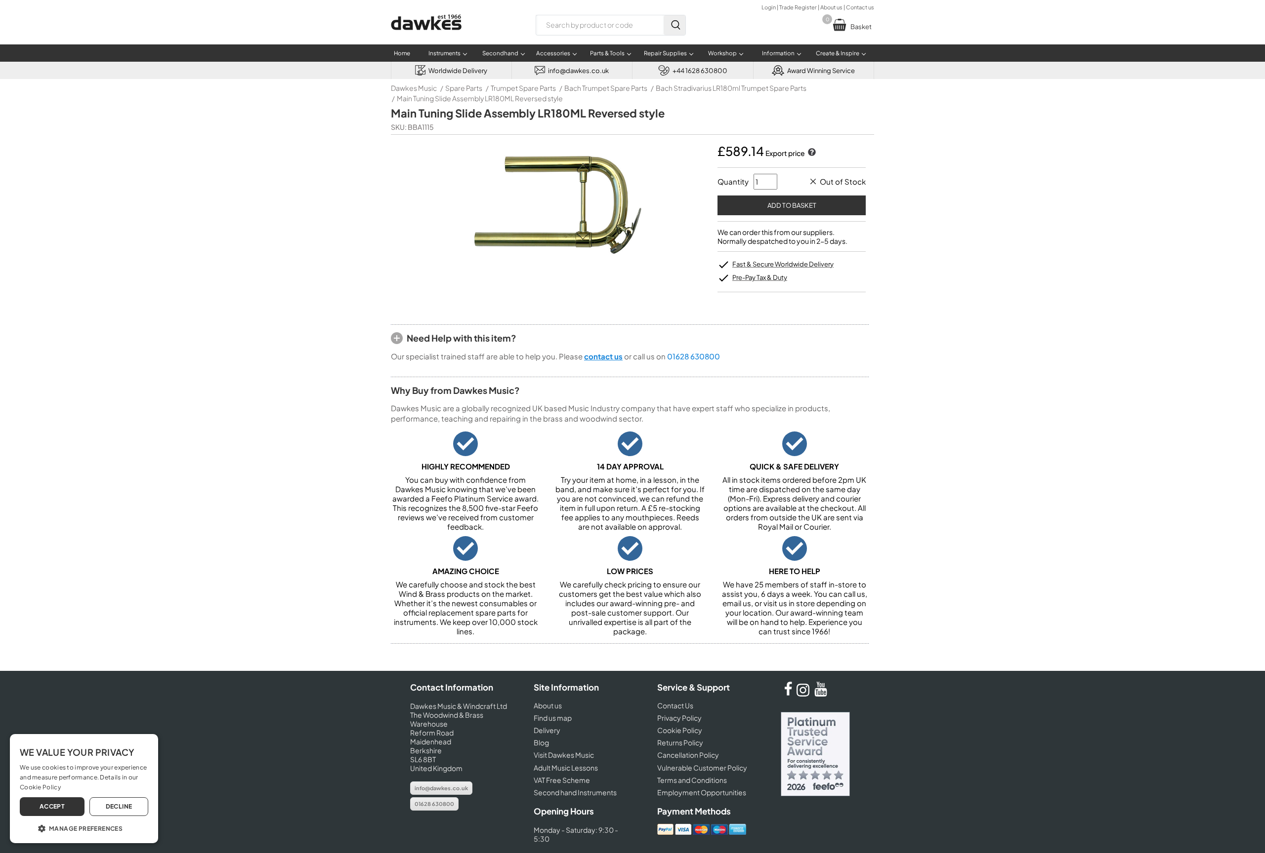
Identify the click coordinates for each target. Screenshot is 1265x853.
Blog (541, 742)
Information (778, 53)
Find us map (553, 717)
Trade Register (798, 7)
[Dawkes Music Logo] (426, 36)
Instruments (444, 53)
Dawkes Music (414, 87)
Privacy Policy (679, 717)
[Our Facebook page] (788, 693)
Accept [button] (52, 806)
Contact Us (675, 705)
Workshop (722, 53)
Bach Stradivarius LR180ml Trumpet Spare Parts (731, 87)
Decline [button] (119, 806)
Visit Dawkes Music (564, 754)
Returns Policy (680, 742)
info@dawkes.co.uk (441, 788)
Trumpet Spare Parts (523, 87)
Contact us (860, 7)
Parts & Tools (607, 53)
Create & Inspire (837, 53)
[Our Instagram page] (804, 693)
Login (768, 7)
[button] (84, 827)
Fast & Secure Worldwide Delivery (783, 264)
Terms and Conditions (692, 779)
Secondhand (500, 53)
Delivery (547, 730)
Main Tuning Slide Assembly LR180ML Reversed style (480, 98)
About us (831, 7)
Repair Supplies (665, 53)
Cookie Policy (679, 730)
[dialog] (84, 788)
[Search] (674, 25)
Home (402, 53)
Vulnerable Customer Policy (702, 767)
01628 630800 (693, 356)
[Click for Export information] (811, 153)
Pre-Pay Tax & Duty (759, 277)
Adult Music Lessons (566, 767)
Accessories (553, 53)
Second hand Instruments (575, 792)
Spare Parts (463, 87)
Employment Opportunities (701, 792)
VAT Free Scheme (562, 779)
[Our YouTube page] (820, 693)
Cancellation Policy (688, 754)
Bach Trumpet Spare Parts (605, 87)
